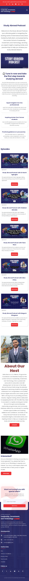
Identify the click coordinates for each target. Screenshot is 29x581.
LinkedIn (14, 425)
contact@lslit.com (8, 542)
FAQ (2, 551)
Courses (3, 562)
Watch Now (14, 184)
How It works (4, 559)
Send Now (14, 506)
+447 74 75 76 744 (8, 540)
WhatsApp (6, 473)
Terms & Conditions (6, 553)
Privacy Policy (4, 556)
